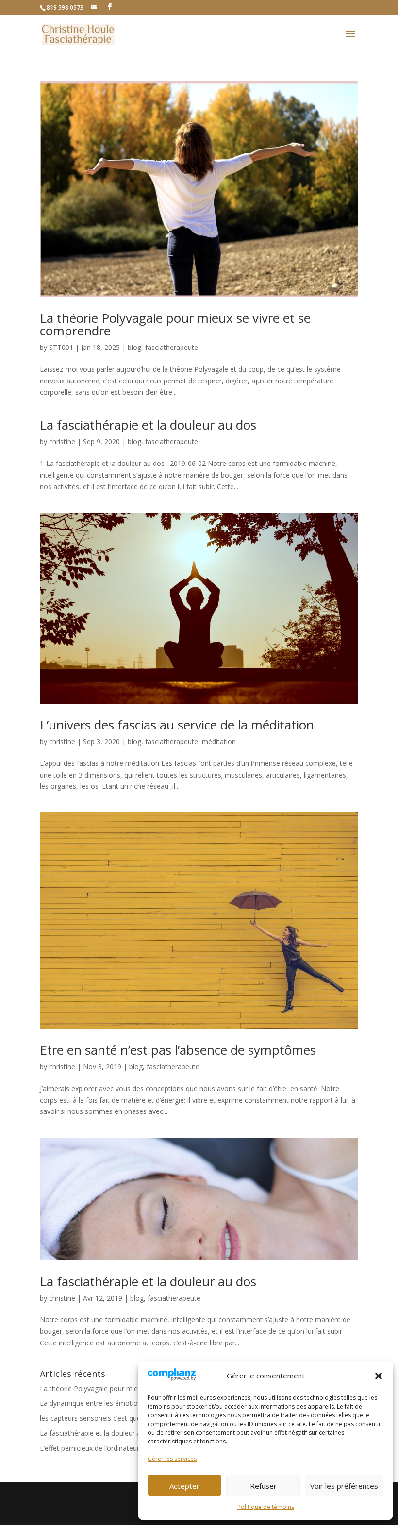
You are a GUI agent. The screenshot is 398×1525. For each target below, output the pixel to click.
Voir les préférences (344, 1486)
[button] (378, 1376)
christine (62, 441)
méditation (219, 741)
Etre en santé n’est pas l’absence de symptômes (178, 1050)
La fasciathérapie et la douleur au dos (148, 424)
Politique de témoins (265, 1507)
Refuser (263, 1486)
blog (134, 347)
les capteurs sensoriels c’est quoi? (93, 1418)
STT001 (61, 347)
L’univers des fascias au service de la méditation (177, 724)
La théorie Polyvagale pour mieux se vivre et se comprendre (175, 324)
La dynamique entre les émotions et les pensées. (117, 1403)
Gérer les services (172, 1459)
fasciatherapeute (171, 347)
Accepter (184, 1486)
